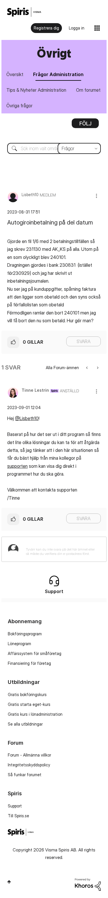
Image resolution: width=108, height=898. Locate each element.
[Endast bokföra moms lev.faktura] (87, 367)
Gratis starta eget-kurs (29, 704)
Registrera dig (46, 27)
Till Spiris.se (18, 815)
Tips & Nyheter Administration (36, 90)
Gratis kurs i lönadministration (35, 714)
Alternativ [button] (85, 125)
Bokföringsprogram (25, 633)
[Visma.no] (24, 12)
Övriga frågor (19, 105)
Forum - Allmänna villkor (29, 754)
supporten (17, 466)
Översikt (14, 74)
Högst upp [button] (9, 882)
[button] (96, 195)
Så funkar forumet (24, 774)
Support (15, 805)
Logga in (76, 27)
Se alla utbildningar (25, 724)
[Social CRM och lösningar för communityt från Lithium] (88, 884)
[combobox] (54, 148)
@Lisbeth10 (27, 418)
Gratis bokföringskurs (27, 694)
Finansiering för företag (29, 663)
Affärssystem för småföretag (34, 653)
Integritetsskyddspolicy (29, 764)
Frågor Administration (58, 74)
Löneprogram (19, 643)
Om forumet (88, 90)
